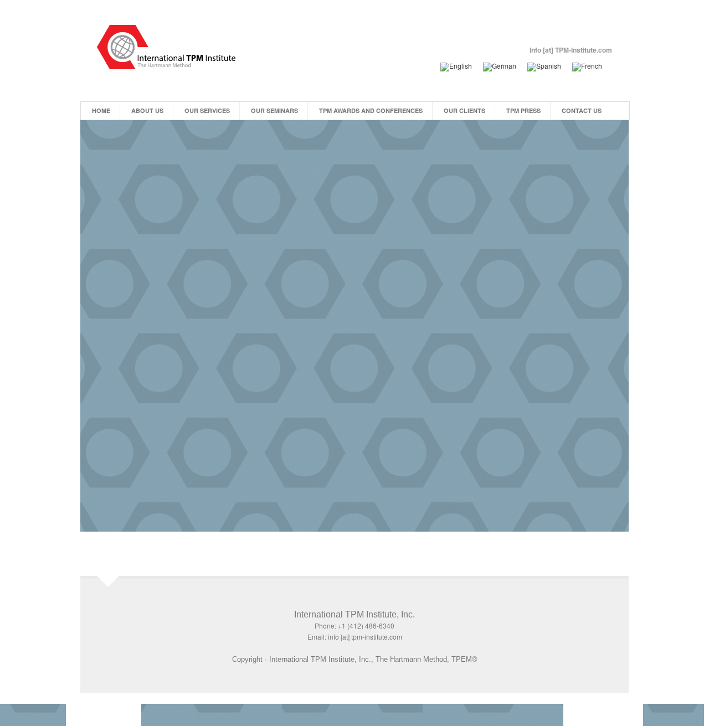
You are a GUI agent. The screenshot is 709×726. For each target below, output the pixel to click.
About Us (147, 110)
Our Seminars (274, 110)
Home (101, 110)
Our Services (207, 110)
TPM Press (523, 110)
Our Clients (464, 110)
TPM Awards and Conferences (371, 110)
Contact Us (582, 110)
